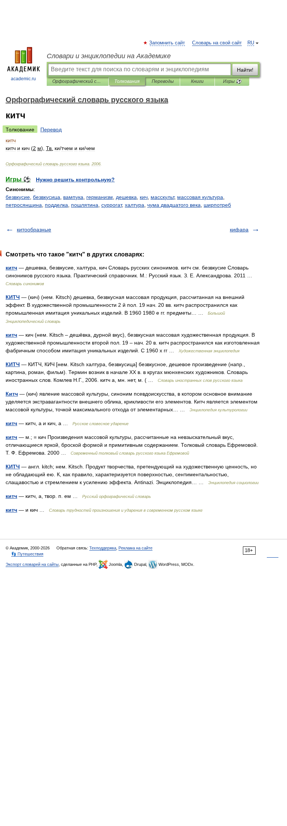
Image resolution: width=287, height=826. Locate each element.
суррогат (111, 205)
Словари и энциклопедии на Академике (109, 56)
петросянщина (24, 205)
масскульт (162, 197)
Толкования (126, 81)
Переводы (163, 81)
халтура (134, 205)
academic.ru (23, 78)
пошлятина (84, 205)
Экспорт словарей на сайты (32, 564)
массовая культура (200, 197)
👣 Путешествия (27, 554)
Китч (12, 394)
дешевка (126, 197)
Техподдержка (102, 548)
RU (250, 43)
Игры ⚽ (232, 81)
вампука (73, 197)
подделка (56, 205)
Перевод (51, 130)
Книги (197, 81)
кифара (239, 230)
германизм (99, 197)
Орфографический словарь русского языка (77, 81)
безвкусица (46, 197)
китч (11, 268)
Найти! (245, 70)
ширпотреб (217, 205)
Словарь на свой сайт (217, 43)
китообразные (34, 230)
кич (144, 197)
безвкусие (18, 197)
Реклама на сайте (135, 548)
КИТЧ (13, 297)
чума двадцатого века (174, 205)
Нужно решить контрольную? (75, 180)
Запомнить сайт (167, 43)
